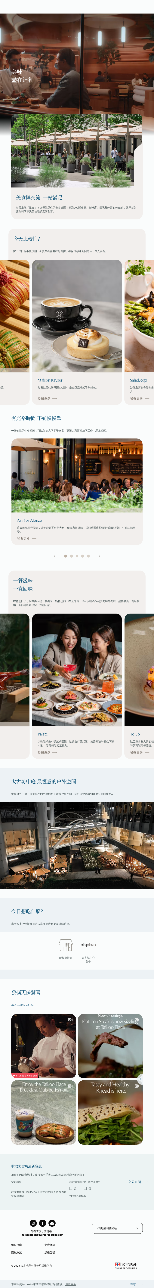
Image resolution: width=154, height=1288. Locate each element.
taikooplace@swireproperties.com (42, 1235)
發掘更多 (44, 398)
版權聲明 (50, 1252)
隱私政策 (32, 1192)
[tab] (65, 556)
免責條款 (50, 1244)
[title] (33, 1223)
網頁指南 (16, 1244)
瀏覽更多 (70, 1284)
